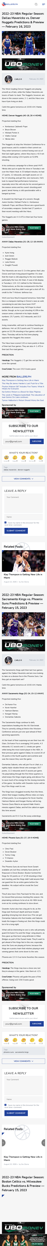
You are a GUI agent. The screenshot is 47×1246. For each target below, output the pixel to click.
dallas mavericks (10, 470)
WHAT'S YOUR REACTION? (23, 453)
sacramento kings (22, 1052)
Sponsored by (9, 405)
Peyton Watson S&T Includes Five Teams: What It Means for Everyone (23, 387)
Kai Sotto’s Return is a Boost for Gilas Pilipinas (21, 392)
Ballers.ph (24, 376)
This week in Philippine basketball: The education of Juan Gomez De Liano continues (23, 396)
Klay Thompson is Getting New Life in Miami (20, 380)
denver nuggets (24, 470)
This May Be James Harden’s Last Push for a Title (22, 383)
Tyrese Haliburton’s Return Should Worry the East (23, 400)
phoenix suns (9, 1052)
